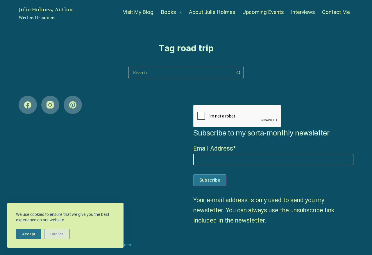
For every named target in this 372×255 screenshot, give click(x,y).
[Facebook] (28, 105)
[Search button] (238, 72)
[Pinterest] (73, 105)
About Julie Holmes (212, 12)
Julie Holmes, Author (46, 9)
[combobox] (180, 72)
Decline (57, 234)
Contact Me (336, 12)
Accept (28, 234)
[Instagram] (50, 105)
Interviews (303, 12)
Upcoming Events (263, 12)
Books (168, 12)
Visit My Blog (138, 12)
